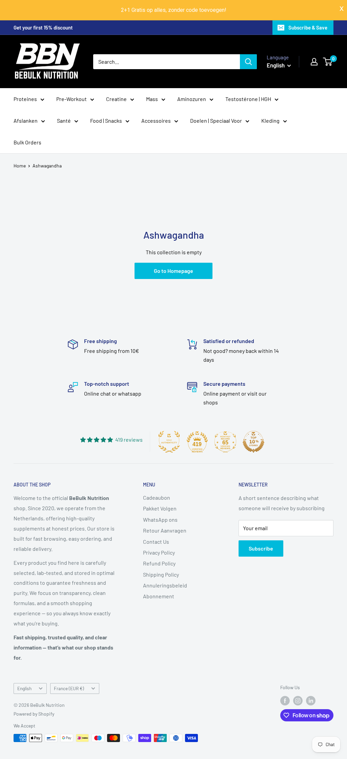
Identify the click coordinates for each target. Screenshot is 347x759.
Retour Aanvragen (164, 530)
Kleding (270, 120)
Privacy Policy (159, 552)
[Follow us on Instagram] (298, 700)
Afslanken (26, 120)
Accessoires (156, 120)
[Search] (248, 61)
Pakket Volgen (160, 508)
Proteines (25, 99)
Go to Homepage (173, 270)
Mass (152, 99)
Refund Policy (159, 563)
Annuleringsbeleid (165, 585)
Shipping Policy (161, 574)
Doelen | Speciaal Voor (216, 120)
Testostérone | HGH (248, 99)
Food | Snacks (106, 120)
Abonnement (158, 596)
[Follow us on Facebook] (285, 700)
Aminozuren (191, 99)
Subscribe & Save (307, 27)
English (24, 688)
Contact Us (156, 541)
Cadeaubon (156, 497)
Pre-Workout (71, 99)
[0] (328, 62)
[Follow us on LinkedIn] (310, 700)
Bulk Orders (27, 142)
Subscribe (261, 548)
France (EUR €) (69, 688)
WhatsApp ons (160, 519)
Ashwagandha (47, 165)
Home (20, 165)
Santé (64, 120)
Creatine (116, 99)
